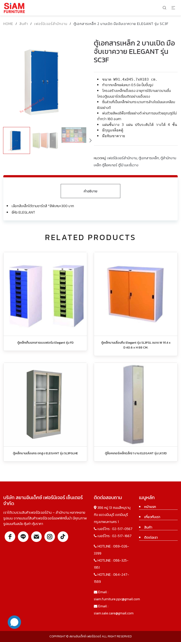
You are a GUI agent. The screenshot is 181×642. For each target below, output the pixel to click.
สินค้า (23, 23)
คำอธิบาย (90, 191)
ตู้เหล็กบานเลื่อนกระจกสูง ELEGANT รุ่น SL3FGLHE (45, 453)
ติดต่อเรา (151, 537)
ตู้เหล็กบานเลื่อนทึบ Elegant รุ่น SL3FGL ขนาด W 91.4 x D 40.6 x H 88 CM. (136, 345)
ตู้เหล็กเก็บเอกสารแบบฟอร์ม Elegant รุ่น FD (45, 342)
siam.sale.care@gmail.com (114, 613)
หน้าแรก (150, 506)
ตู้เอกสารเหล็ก (149, 158)
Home (8, 23)
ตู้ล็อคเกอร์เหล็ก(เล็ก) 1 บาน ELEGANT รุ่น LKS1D (136, 453)
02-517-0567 (122, 528)
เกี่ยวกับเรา (152, 516)
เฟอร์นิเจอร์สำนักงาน (50, 23)
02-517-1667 (122, 535)
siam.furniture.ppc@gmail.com (117, 599)
